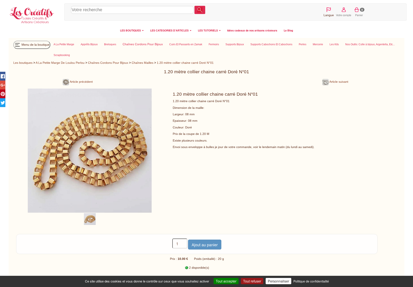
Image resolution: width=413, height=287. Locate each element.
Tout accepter (226, 281)
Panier (359, 12)
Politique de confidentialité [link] (311, 281)
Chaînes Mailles (142, 62)
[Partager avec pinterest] (2, 93)
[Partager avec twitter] (2, 102)
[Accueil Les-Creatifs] (35, 14)
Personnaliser (278, 281)
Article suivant (338, 81)
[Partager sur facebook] (2, 76)
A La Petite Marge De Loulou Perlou (60, 62)
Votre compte (343, 15)
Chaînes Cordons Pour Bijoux (108, 62)
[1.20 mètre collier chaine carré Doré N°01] (89, 218)
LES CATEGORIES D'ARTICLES (169, 30)
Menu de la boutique (35, 44)
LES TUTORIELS (208, 30)
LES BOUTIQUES (131, 30)
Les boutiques (22, 62)
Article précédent (81, 81)
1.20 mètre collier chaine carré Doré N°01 (185, 62)
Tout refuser (252, 281)
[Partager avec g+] (2, 85)
